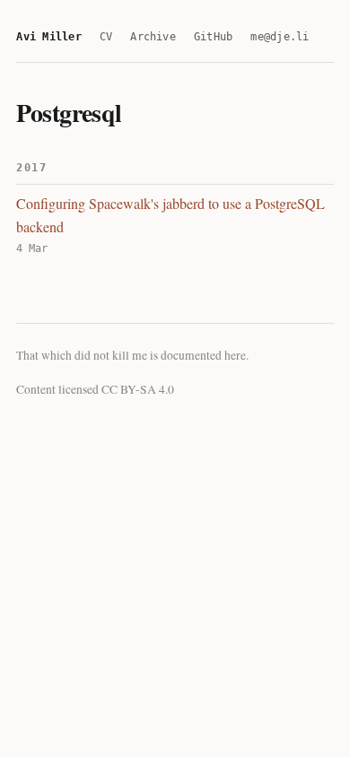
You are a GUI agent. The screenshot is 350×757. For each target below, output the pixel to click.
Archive (153, 36)
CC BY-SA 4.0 (137, 389)
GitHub (213, 36)
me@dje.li (279, 36)
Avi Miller (48, 36)
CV (106, 36)
